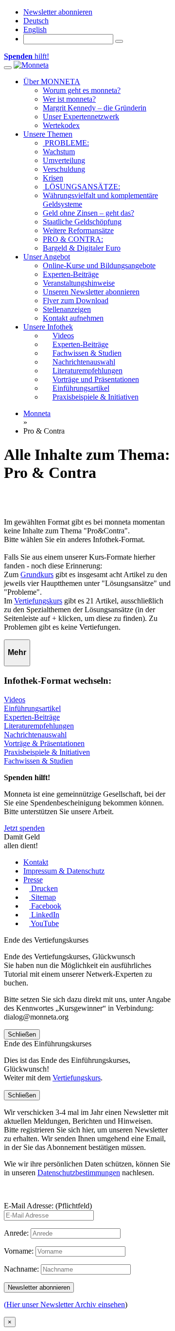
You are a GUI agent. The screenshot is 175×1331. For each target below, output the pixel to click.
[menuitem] (36, 21)
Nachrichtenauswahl (35, 734)
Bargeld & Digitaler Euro (82, 248)
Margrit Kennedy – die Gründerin (94, 108)
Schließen (22, 1034)
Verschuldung (64, 169)
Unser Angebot (46, 257)
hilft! (26, 56)
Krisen (53, 178)
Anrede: (16, 1233)
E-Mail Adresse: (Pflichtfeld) (48, 1206)
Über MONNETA (51, 81)
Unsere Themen (47, 134)
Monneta (37, 413)
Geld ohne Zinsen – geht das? (88, 213)
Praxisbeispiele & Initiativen (47, 752)
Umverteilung (64, 160)
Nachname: (21, 1269)
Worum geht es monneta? (82, 90)
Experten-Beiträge (71, 274)
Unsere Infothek (48, 327)
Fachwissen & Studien (38, 761)
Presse (33, 879)
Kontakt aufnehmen (73, 318)
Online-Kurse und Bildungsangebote (99, 265)
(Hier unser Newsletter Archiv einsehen (64, 1304)
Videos (14, 699)
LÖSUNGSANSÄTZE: (81, 186)
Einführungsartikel (32, 708)
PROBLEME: (66, 143)
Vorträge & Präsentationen (44, 743)
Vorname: (19, 1251)
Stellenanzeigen (67, 309)
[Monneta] (31, 65)
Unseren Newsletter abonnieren (91, 292)
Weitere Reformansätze (78, 230)
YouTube (44, 923)
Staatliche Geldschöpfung (82, 222)
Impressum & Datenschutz (64, 871)
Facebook (45, 906)
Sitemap (42, 897)
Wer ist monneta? (69, 99)
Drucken (43, 888)
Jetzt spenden (24, 828)
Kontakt (35, 862)
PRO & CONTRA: (73, 239)
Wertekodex (61, 125)
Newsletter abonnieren (57, 12)
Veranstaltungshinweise (79, 283)
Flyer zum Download (75, 300)
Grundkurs (36, 574)
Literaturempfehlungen (39, 726)
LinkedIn (44, 915)
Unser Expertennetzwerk (81, 116)
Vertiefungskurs (38, 601)
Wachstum (59, 151)
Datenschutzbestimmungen (78, 1172)
